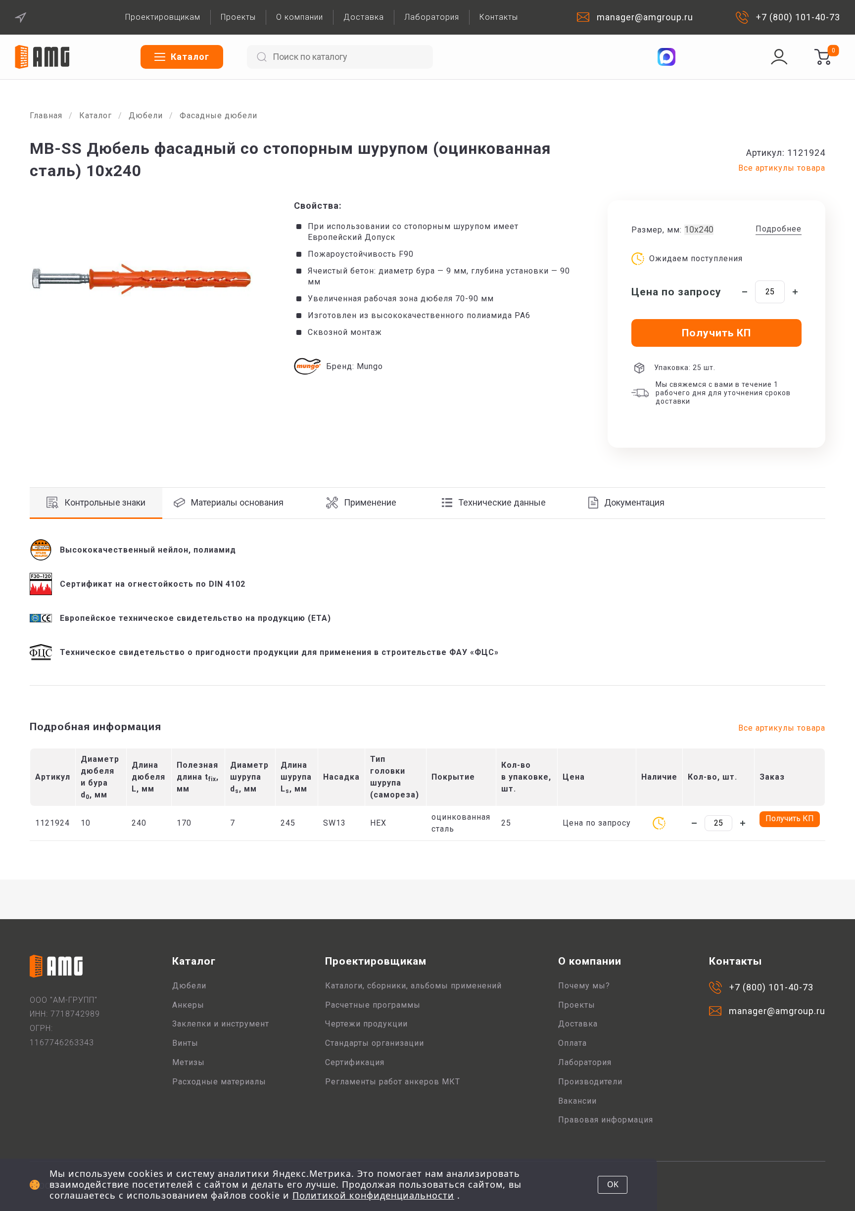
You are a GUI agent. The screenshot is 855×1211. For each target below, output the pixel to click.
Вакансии (577, 1101)
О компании (299, 17)
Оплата (572, 1043)
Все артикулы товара (781, 168)
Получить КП (789, 818)
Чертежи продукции (366, 1023)
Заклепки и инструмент (220, 1023)
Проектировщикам (162, 17)
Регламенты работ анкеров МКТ (392, 1081)
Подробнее (779, 228)
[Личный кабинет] (779, 57)
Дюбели (146, 115)
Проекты (238, 17)
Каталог (95, 115)
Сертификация (354, 1062)
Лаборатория (431, 17)
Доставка (363, 17)
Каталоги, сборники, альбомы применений (413, 985)
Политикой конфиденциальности (373, 1195)
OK (612, 1184)
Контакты (498, 17)
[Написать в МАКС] (666, 57)
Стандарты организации (374, 1043)
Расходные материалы (219, 1081)
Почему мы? (584, 985)
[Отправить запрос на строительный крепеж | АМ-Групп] (822, 57)
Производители (590, 1081)
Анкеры (188, 1005)
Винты (185, 1043)
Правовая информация (605, 1119)
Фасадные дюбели (218, 115)
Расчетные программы (373, 1005)
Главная (46, 115)
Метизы (188, 1062)
